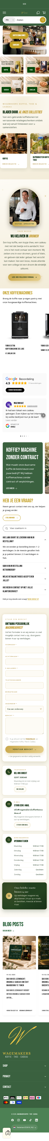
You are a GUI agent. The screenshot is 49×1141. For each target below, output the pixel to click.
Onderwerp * (11, 704)
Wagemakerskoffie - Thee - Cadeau (27, 1114)
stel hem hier (10, 518)
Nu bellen (20, 789)
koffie (6, 70)
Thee (31, 70)
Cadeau (6, 90)
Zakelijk (32, 90)
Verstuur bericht (24, 749)
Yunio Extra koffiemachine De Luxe (14, 347)
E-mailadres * (11, 668)
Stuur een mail (22, 825)
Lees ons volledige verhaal (23, 277)
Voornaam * (10, 645)
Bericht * (9, 716)
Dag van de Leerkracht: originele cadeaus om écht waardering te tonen (17, 982)
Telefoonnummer (13, 680)
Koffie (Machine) (19, 35)
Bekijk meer (7, 930)
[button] (4, 13)
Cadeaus (16, 44)
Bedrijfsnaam (11, 692)
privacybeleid (30, 739)
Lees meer (10, 488)
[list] (24, 468)
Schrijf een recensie (15, 390)
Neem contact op (33, 599)
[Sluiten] (8, 1131)
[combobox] (31, 19)
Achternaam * (12, 656)
